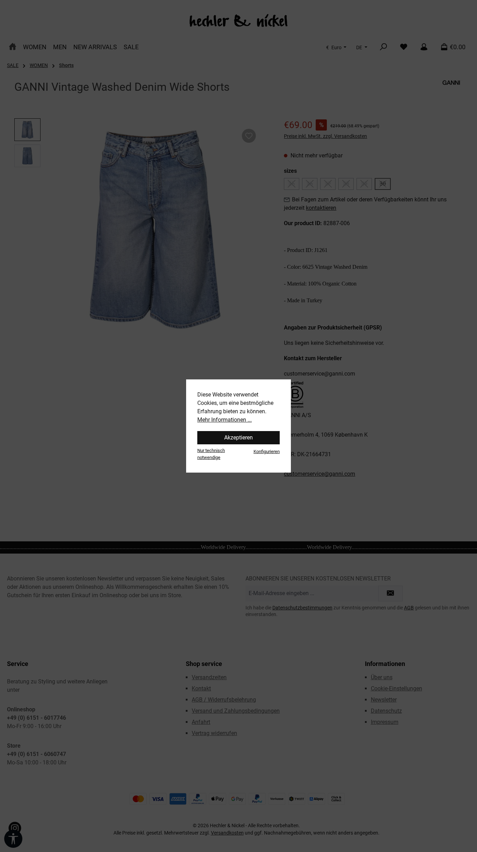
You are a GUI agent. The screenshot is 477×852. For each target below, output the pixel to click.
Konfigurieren (267, 451)
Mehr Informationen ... (224, 419)
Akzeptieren (238, 437)
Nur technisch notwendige (211, 454)
